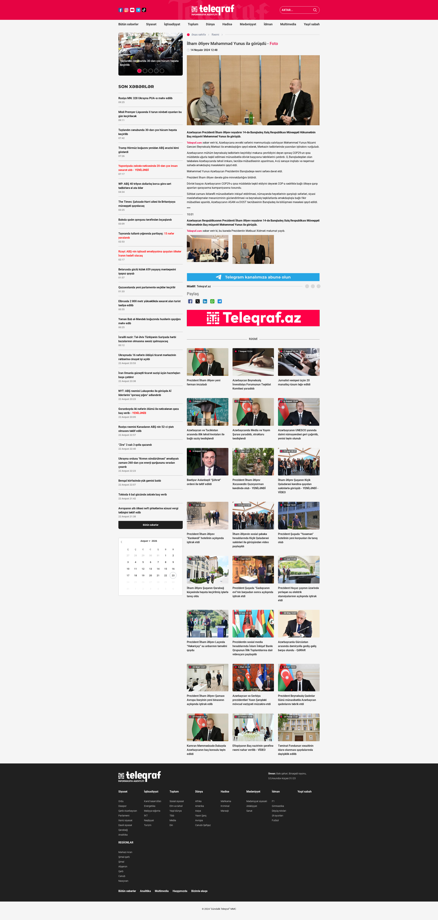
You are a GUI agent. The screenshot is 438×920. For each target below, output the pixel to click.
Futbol (275, 820)
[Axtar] (315, 10)
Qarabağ (123, 830)
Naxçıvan (123, 880)
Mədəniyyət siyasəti (256, 801)
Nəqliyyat (149, 820)
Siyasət (151, 24)
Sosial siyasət (177, 801)
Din (171, 825)
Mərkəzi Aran (125, 852)
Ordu (121, 801)
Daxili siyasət (125, 825)
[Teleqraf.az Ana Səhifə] (213, 10)
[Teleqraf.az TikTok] (144, 10)
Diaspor (122, 806)
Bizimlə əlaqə (199, 891)
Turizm (147, 825)
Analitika (123, 834)
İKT (146, 815)
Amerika (199, 806)
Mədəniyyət (248, 24)
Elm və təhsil (176, 806)
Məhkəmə (226, 801)
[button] (139, 71)
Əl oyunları (277, 815)
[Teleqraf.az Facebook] (120, 10)
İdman (268, 24)
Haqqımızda (180, 891)
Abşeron (122, 866)
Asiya (198, 810)
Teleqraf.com (194, 142)
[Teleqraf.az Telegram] (138, 10)
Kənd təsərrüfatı (152, 801)
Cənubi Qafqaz (203, 825)
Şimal (121, 861)
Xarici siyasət (125, 820)
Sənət (249, 810)
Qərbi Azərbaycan (127, 810)
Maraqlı (225, 810)
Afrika (198, 801)
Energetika (149, 806)
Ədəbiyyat (251, 806)
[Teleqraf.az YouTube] (132, 10)
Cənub (121, 876)
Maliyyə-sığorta (152, 810)
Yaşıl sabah (312, 24)
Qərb (120, 871)
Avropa (199, 820)
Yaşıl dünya (176, 810)
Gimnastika (278, 806)
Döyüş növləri (279, 810)
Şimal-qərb (124, 857)
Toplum (193, 24)
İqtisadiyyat (172, 24)
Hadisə (227, 24)
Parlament (124, 815)
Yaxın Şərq (200, 815)
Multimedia (288, 24)
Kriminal (225, 806)
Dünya (210, 24)
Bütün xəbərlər (128, 24)
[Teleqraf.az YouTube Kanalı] (253, 317)
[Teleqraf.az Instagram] (126, 10)
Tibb (172, 815)
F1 (273, 801)
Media (173, 820)
